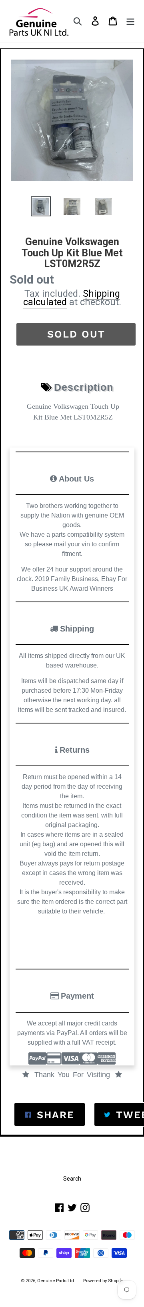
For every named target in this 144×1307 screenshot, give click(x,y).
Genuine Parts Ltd (56, 1280)
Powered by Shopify (103, 1280)
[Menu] (130, 21)
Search (72, 1178)
